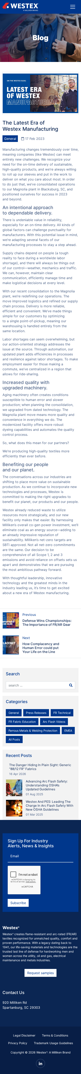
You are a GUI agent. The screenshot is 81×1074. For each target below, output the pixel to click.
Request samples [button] (40, 973)
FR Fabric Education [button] (22, 721)
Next (26, 638)
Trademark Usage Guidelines (53, 1043)
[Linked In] (40, 1063)
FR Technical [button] (62, 712)
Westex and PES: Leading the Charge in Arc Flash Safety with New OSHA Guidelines (49, 805)
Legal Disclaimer (24, 1035)
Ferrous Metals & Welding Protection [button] (33, 730)
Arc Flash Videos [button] (54, 721)
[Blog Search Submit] (70, 685)
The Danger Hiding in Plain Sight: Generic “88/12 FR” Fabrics (40, 767)
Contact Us (13, 992)
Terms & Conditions (55, 1035)
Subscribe (18, 903)
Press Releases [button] (36, 712)
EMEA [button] (68, 730)
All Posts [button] (14, 739)
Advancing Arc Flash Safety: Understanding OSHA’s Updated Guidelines (47, 785)
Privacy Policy (17, 1043)
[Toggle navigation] (73, 7)
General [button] (14, 712)
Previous (29, 615)
